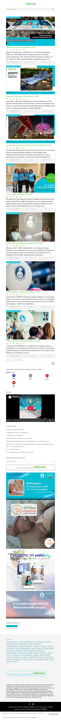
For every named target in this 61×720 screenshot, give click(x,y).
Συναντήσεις (9, 650)
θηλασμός (36, 655)
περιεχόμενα (24, 657)
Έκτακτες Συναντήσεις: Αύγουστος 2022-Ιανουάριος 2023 (29, 145)
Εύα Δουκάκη (43, 646)
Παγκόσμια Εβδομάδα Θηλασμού (23, 648)
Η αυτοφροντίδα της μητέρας (15, 429)
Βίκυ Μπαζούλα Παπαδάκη (35, 644)
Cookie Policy (33, 717)
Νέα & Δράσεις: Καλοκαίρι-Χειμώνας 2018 (23, 341)
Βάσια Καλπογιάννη (22, 644)
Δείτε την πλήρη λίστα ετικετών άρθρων (20, 674)
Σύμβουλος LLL (40, 650)
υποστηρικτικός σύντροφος (41, 659)
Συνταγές (25, 650)
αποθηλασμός (43, 653)
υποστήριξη (31, 659)
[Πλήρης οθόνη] (53, 420)
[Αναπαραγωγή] (8, 420)
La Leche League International (26, 642)
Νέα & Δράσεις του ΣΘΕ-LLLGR (13, 17)
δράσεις (8, 655)
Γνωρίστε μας (10, 164)
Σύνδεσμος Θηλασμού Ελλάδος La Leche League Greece (15, 62)
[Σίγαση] (50, 420)
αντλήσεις (36, 653)
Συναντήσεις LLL (17, 650)
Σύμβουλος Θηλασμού (12, 653)
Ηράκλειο (50, 646)
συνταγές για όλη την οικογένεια (14, 659)
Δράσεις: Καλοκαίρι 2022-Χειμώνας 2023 (23, 96)
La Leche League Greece (12, 642)
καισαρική (47, 655)
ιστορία (41, 655)
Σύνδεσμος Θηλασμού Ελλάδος (25, 653)
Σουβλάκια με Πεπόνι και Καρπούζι (17, 432)
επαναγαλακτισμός (16, 655)
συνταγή (25, 659)
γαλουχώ (50, 653)
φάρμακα (51, 659)
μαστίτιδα (9, 657)
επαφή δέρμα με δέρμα (27, 655)
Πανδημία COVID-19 (36, 648)
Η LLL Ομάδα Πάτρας (12, 449)
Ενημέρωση (36, 646)
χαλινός (8, 661)
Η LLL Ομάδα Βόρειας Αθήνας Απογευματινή (19, 452)
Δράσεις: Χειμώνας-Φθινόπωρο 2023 (21, 47)
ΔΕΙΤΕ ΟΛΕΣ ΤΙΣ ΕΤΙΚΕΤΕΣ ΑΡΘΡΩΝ (24, 468)
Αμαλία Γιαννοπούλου (12, 644)
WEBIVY (44, 709)
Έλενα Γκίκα (48, 642)
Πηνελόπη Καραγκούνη (48, 648)
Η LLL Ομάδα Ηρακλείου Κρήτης (19, 194)
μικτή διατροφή (16, 657)
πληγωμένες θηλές (33, 657)
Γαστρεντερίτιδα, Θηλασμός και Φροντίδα (19, 438)
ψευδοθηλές (14, 661)
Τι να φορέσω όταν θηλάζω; (14, 435)
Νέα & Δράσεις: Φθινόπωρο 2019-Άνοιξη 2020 (25, 243)
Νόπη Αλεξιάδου (10, 648)
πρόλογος (41, 657)
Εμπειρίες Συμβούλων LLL (26, 646)
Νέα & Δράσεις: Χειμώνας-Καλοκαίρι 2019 (23, 292)
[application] (30, 408)
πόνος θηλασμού (49, 657)
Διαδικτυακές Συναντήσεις (13, 646)
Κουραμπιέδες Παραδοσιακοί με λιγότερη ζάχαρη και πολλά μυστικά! (27, 441)
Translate (16, 628)
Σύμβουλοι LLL (32, 650)
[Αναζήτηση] (53, 363)
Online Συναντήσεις (39, 642)
